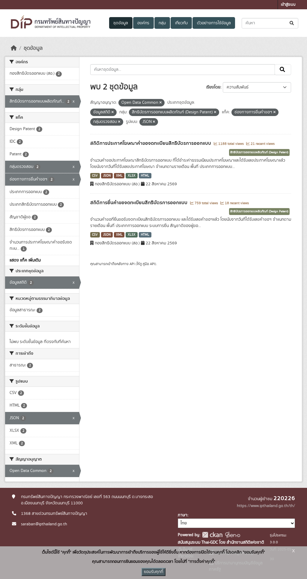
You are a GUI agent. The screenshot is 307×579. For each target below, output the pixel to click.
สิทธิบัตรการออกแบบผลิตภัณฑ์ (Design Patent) (259, 152)
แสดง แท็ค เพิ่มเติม (25, 260)
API (132, 264)
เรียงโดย (213, 87)
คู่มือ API (149, 264)
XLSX (132, 175)
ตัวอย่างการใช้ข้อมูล (214, 23)
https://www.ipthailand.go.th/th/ (266, 506)
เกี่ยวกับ (181, 23)
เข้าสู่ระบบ (288, 4)
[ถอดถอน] (160, 102)
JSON (107, 175)
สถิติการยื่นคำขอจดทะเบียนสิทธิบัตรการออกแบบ (139, 203)
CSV (95, 175)
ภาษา (182, 515)
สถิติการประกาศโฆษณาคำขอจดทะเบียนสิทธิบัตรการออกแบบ (151, 143)
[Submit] (292, 23)
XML (119, 175)
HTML (145, 175)
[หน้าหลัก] (14, 48)
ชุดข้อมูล (120, 23)
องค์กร (143, 23)
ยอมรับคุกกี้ (153, 572)
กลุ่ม (162, 23)
